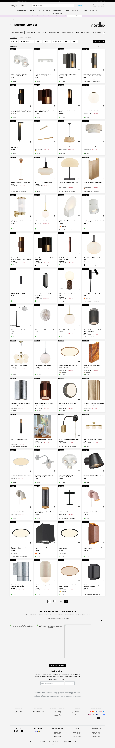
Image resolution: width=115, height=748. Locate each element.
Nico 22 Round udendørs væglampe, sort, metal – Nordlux (93, 585)
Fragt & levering (58, 711)
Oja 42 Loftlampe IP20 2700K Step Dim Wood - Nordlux (69, 585)
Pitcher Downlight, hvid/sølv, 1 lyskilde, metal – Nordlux (94, 220)
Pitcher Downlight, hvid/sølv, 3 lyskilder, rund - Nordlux (67, 475)
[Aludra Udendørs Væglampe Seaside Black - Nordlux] (45, 250)
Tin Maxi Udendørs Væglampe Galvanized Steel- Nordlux (18, 585)
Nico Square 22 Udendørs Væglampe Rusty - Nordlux (93, 547)
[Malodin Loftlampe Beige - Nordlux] (93, 138)
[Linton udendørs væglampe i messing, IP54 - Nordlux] (21, 213)
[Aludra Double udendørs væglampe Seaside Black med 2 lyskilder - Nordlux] (21, 102)
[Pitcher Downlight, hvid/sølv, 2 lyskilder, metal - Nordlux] (21, 66)
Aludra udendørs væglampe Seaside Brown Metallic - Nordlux (44, 110)
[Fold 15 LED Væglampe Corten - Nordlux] (93, 358)
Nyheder (84, 10)
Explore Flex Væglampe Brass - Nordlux (69, 439)
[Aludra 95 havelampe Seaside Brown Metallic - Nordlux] (69, 250)
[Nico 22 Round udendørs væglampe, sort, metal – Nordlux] (93, 578)
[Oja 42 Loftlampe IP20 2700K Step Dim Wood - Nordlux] (69, 578)
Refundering (57, 714)
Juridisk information (57, 732)
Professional (57, 13)
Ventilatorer (47, 10)
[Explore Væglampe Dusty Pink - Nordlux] (93, 503)
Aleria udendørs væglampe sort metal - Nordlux (94, 475)
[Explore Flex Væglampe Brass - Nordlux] (69, 431)
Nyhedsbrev (77, 711)
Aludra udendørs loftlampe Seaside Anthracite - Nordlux (93, 330)
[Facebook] (14, 731)
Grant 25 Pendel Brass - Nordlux (67, 330)
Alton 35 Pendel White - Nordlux (43, 182)
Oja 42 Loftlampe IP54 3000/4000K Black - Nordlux (68, 547)
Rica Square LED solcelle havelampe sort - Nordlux (20, 146)
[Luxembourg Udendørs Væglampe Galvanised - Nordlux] (45, 467)
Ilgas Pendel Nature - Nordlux (43, 146)
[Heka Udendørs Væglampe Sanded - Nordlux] (45, 578)
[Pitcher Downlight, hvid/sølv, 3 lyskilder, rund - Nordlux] (69, 467)
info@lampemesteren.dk (18, 712)
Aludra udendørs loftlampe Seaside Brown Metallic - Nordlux (44, 404)
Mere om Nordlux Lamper (25, 37)
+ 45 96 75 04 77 (19, 711)
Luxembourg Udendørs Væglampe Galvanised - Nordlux (44, 475)
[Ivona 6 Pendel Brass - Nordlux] (21, 358)
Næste (103, 32)
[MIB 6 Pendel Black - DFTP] (21, 286)
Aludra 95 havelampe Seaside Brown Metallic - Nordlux (68, 258)
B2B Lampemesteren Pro (77, 734)
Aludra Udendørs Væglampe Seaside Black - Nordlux (44, 258)
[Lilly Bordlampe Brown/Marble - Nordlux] (69, 286)
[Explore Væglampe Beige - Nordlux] (21, 503)
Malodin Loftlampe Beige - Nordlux (93, 146)
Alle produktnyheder (96, 736)
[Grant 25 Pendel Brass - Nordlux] (69, 322)
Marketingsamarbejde (77, 736)
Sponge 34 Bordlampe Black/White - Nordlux (68, 183)
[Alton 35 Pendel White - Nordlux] (45, 175)
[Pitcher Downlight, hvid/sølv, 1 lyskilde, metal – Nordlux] (93, 213)
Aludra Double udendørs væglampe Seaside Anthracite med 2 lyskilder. (93, 74)
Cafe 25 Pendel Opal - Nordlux (43, 365)
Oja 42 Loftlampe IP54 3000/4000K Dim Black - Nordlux (20, 547)
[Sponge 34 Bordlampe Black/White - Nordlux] (69, 175)
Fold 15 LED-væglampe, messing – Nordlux (92, 183)
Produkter (13, 37)
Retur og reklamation (58, 712)
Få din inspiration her (57, 665)
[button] (30, 70)
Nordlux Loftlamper (17, 32)
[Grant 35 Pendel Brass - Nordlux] (93, 102)
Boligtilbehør (96, 734)
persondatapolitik (63, 697)
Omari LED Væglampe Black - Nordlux (93, 293)
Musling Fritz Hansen (96, 732)
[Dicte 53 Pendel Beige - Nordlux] (69, 138)
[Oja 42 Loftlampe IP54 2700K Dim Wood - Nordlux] (69, 358)
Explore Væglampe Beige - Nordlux (20, 511)
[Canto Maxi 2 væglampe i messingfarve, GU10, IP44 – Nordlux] (93, 395)
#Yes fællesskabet (77, 730)
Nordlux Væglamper (99, 32)
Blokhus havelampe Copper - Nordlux (20, 182)
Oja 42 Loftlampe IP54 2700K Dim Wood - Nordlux (68, 366)
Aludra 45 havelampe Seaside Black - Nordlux (69, 110)
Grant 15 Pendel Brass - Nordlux (43, 220)
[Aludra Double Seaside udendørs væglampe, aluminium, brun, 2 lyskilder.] (21, 250)
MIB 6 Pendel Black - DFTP (18, 293)
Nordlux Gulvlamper (33, 32)
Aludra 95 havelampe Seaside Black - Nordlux (20, 440)
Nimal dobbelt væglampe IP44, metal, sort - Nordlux (45, 294)
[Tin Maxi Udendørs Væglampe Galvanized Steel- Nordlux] (21, 578)
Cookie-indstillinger (77, 732)
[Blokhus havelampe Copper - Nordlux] (21, 175)
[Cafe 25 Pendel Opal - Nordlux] (45, 358)
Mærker (19, 19)
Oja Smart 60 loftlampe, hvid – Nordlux (21, 475)
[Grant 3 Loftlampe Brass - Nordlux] (93, 431)
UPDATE (74, 16)
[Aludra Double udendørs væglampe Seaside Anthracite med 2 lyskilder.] (93, 66)
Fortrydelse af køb (57, 715)
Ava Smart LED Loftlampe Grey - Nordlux (67, 404)
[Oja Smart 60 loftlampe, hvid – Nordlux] (21, 467)
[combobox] (53, 5)
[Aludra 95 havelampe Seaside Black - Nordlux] (21, 431)
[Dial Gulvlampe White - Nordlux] (45, 431)
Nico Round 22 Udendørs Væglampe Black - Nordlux (44, 511)
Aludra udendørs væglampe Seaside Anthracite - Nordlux (68, 74)
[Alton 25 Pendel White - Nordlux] (93, 250)
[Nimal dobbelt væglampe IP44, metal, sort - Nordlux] (45, 286)
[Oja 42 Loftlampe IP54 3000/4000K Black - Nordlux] (69, 540)
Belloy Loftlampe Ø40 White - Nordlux (45, 330)
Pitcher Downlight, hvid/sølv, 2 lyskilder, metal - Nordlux (19, 74)
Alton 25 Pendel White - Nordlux (92, 257)
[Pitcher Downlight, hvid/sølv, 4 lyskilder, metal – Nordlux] (45, 66)
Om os (57, 730)
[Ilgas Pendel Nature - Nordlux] (45, 138)
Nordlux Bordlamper (83, 32)
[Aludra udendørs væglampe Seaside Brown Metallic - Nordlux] (45, 102)
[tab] (14, 41)
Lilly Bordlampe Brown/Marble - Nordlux (67, 294)
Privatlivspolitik (57, 734)
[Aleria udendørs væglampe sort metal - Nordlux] (93, 467)
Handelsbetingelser (57, 733)
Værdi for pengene (96, 733)
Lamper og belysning (13, 19)
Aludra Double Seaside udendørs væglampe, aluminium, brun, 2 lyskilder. (21, 258)
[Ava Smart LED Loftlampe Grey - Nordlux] (69, 395)
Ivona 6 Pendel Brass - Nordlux (19, 365)
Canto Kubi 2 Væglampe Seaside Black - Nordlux (45, 547)
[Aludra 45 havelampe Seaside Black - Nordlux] (69, 102)
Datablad (39, 151)
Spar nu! (64, 16)
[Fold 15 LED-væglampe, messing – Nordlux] (93, 175)
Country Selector (57, 736)
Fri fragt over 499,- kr (77, 714)
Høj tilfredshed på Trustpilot (21, 1)
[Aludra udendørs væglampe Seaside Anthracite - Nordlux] (69, 66)
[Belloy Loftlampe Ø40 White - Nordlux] (45, 322)
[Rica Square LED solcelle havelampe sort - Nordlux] (21, 138)
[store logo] (17, 5)
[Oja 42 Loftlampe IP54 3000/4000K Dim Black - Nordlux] (21, 540)
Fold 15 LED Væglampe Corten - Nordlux (92, 366)
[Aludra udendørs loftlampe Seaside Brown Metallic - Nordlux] (45, 395)
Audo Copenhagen (96, 730)
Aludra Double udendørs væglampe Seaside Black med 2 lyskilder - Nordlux (21, 110)
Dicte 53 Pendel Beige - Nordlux (67, 146)
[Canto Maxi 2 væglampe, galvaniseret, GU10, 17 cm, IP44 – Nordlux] (21, 395)
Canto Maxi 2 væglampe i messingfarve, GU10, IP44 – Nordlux (94, 404)
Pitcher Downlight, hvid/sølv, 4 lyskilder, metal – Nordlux (43, 74)
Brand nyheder (77, 733)
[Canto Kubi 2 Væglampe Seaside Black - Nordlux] (45, 540)
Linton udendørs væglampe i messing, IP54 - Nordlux (20, 220)
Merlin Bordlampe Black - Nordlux (68, 511)
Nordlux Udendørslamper (51, 32)
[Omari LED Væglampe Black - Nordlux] (93, 286)
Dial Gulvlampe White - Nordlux (43, 439)
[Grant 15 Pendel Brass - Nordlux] (45, 213)
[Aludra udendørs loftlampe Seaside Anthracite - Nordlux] (93, 322)
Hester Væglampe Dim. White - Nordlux (67, 220)
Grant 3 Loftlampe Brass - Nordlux (93, 439)
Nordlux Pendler (67, 32)
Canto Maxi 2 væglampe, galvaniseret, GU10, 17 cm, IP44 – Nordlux (21, 404)
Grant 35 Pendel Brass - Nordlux (92, 110)
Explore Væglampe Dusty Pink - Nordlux (92, 511)
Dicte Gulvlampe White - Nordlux (19, 330)
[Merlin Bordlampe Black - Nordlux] (69, 503)
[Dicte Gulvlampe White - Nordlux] (21, 322)
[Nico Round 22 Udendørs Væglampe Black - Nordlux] (45, 503)
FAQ (18, 714)
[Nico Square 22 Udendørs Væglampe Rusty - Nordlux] (93, 540)
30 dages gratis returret (76, 712)
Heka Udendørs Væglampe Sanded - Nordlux (44, 585)
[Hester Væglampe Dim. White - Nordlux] (69, 213)
